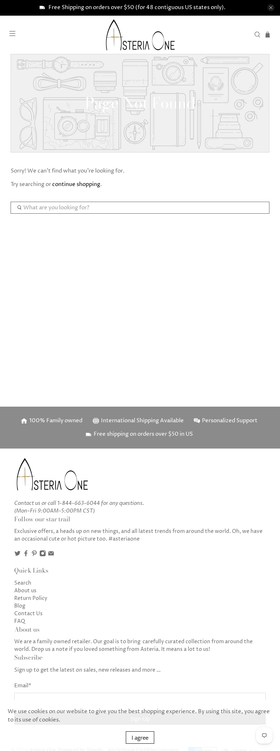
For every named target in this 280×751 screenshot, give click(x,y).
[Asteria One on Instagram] (42, 555)
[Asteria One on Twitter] (17, 555)
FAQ (19, 621)
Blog (19, 605)
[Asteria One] (140, 34)
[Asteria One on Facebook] (26, 555)
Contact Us (28, 613)
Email (22, 685)
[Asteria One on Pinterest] (34, 555)
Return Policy (30, 598)
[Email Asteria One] (51, 555)
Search (22, 583)
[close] (271, 7)
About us (25, 590)
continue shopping (76, 184)
